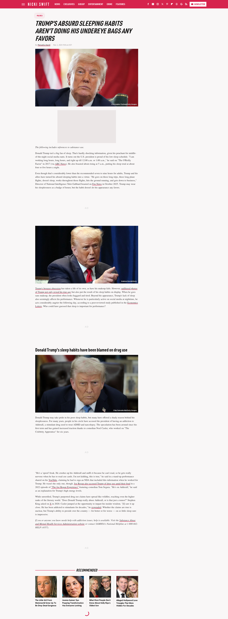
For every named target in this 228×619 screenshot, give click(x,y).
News (57, 4)
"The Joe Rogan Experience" (65, 487)
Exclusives (69, 4)
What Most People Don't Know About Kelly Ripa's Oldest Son (100, 603)
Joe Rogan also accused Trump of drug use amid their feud (102, 483)
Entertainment (95, 4)
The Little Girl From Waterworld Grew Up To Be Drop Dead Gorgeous (45, 603)
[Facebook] (148, 5)
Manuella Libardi (44, 45)
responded (96, 507)
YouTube (53, 479)
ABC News (60, 163)
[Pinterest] (167, 5)
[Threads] (176, 5)
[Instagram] (157, 5)
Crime (109, 4)
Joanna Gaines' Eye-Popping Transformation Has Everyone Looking (73, 603)
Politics (39, 15)
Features (120, 4)
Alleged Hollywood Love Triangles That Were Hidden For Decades (126, 603)
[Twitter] (162, 5)
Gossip (81, 4)
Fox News (97, 183)
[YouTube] (153, 5)
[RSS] (186, 5)
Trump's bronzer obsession (48, 288)
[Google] (181, 5)
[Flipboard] (172, 5)
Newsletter (199, 4)
